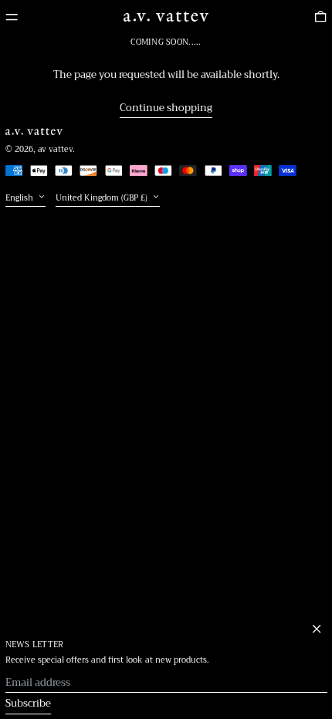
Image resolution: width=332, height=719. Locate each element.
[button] (320, 17)
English (20, 197)
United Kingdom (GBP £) (103, 197)
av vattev (55, 150)
